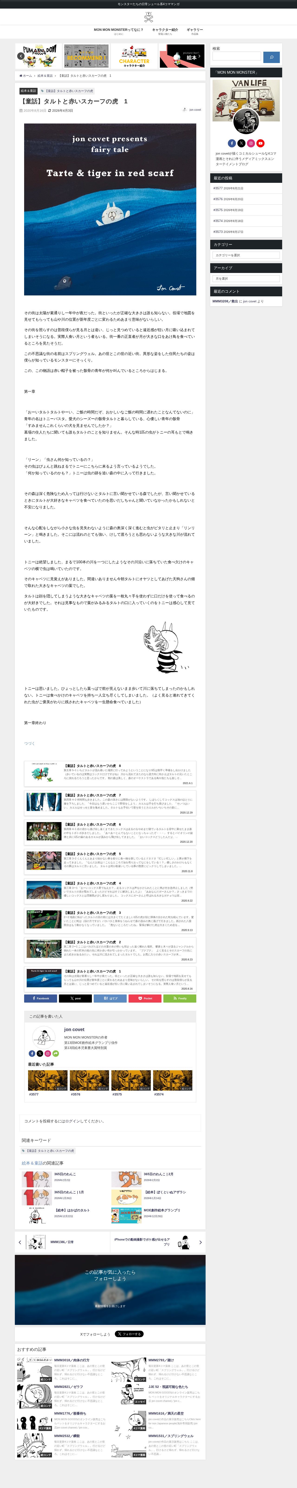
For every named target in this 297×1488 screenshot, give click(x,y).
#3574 (218, 220)
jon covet (195, 109)
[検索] (271, 57)
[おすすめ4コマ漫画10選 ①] (65, 56)
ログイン (72, 1121)
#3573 (218, 231)
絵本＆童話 (28, 90)
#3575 (218, 210)
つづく (29, 743)
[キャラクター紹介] (113, 56)
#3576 (218, 199)
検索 (216, 48)
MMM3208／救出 (225, 301)
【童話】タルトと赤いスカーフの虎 (69, 90)
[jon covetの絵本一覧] (161, 56)
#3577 (218, 188)
